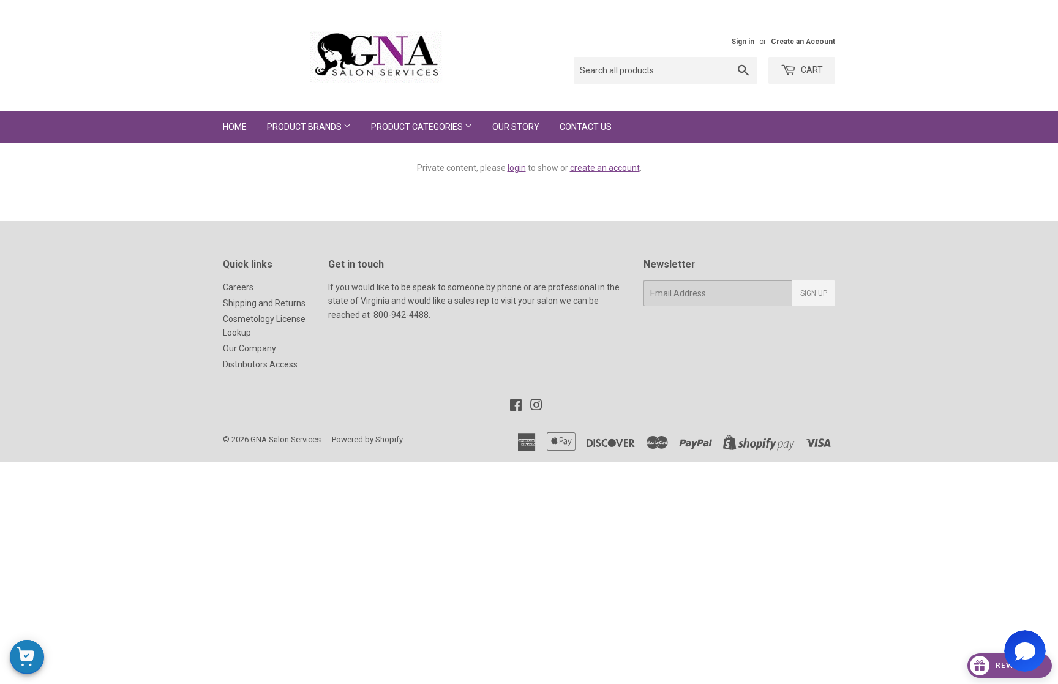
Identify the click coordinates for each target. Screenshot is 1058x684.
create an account (605, 168)
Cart (811, 70)
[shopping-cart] (27, 657)
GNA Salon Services (285, 439)
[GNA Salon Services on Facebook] (515, 407)
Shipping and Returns (264, 303)
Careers (238, 287)
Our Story (515, 127)
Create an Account (803, 41)
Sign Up (813, 293)
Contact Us (586, 127)
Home (235, 127)
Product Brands (305, 127)
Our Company (249, 348)
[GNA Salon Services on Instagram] (536, 407)
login (517, 168)
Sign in (743, 41)
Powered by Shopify (367, 439)
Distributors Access (260, 364)
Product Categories (418, 127)
